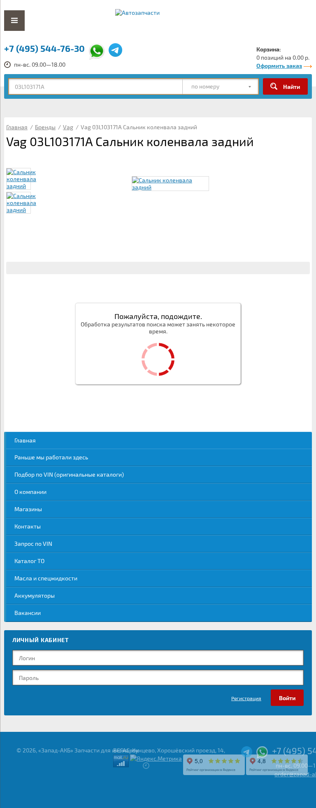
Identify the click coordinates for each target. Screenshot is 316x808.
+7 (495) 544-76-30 (44, 48)
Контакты (27, 526)
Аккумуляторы (34, 595)
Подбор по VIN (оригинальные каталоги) (69, 474)
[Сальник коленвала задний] (170, 183)
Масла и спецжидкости (45, 578)
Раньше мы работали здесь (51, 457)
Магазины (28, 508)
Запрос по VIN (33, 543)
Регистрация (246, 698)
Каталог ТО (29, 560)
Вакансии (27, 612)
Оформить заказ (279, 65)
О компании (30, 491)
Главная (25, 440)
